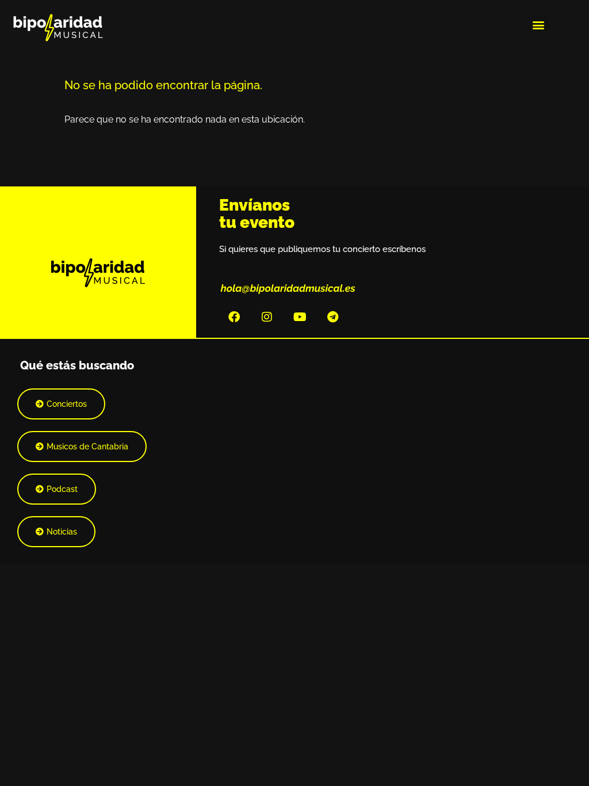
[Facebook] (234, 317)
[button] (538, 24)
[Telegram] (332, 317)
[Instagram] (267, 317)
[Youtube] (300, 317)
